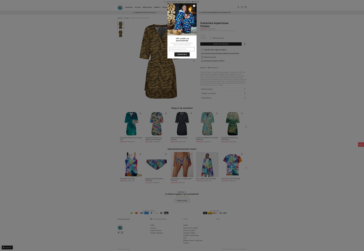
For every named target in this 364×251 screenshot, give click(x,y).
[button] (182, 125)
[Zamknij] (194, 6)
